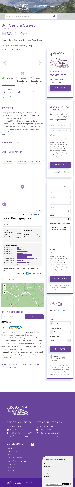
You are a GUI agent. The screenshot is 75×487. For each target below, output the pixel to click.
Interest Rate (54, 336)
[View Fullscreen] (4, 292)
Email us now (16, 430)
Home (3, 364)
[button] (54, 16)
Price (51, 319)
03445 (37, 364)
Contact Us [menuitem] (12, 471)
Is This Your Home (65, 185)
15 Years (55, 314)
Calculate (60, 349)
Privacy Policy (54, 157)
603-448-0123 (46, 427)
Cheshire (22, 364)
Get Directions (34, 317)
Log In (54, 6)
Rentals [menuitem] (10, 455)
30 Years (63, 310)
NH (16, 364)
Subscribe (60, 165)
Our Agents (53, 92)
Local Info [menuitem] (11, 464)
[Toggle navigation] (69, 6)
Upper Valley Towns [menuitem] (16, 461)
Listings (11, 364)
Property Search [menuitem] (14, 458)
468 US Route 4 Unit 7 (21, 434)
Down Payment (55, 328)
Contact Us (60, 88)
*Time (52, 215)
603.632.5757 (41, 6)
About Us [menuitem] (11, 467)
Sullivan (31, 364)
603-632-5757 (58, 75)
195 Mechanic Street (49, 434)
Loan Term (53, 310)
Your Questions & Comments (60, 223)
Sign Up (61, 6)
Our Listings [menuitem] (13, 451)
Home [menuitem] (10, 448)
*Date (52, 207)
